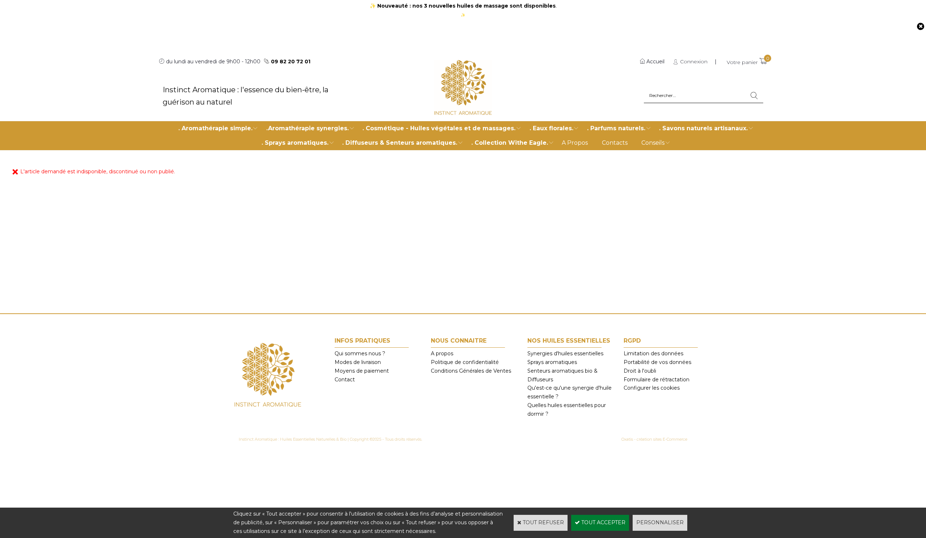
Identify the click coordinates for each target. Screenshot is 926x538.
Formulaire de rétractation (656, 379)
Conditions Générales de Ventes (471, 371)
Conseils (652, 142)
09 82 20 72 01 (290, 61)
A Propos (575, 142)
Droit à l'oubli (640, 371)
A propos (442, 353)
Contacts (615, 142)
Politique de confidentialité (465, 362)
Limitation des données (653, 353)
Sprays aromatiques (552, 362)
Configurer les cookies (652, 388)
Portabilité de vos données (657, 362)
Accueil (655, 61)
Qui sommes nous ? (360, 353)
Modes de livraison (358, 362)
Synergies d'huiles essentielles (565, 353)
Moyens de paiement (362, 371)
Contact (345, 379)
